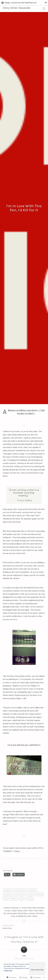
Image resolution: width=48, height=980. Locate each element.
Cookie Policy (8, 970)
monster (30, 894)
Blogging (7, 890)
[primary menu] (43, 8)
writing (30, 898)
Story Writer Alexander (17, 7)
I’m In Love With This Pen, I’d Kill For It (24, 208)
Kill (16, 894)
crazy (8, 911)
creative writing (19, 890)
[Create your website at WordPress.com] (24, 2)
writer (22, 898)
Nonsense (39, 894)
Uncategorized (21, 916)
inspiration (8, 894)
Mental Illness (23, 913)
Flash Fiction (38, 911)
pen (5, 898)
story (13, 916)
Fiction (30, 911)
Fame (25, 911)
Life (22, 894)
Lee (24, 956)
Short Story (40, 913)
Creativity (32, 890)
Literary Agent (12, 913)
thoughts (13, 898)
